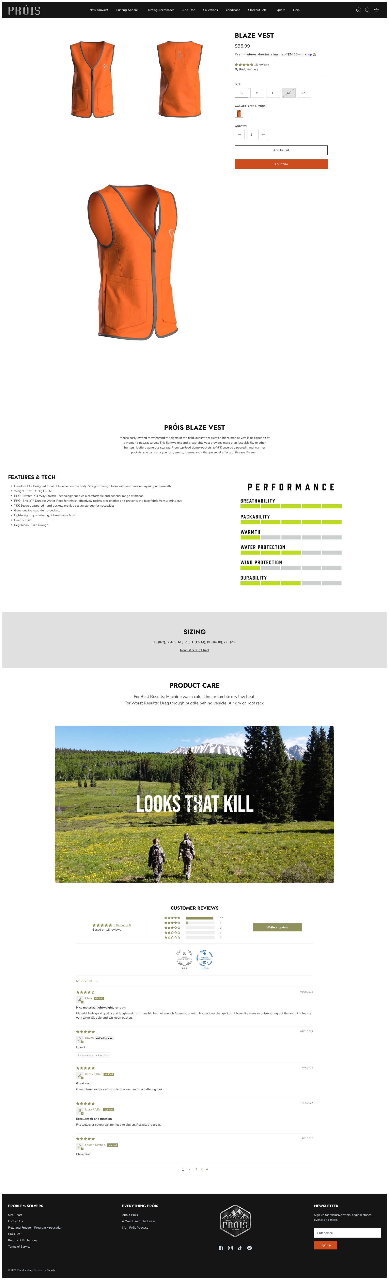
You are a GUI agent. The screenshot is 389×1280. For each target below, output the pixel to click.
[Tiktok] (240, 1248)
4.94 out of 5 (122, 925)
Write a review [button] (277, 927)
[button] (244, 65)
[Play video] (194, 804)
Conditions (233, 10)
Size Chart (15, 1215)
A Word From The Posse (138, 1221)
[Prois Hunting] (24, 10)
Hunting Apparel (127, 10)
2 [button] (189, 1169)
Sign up (326, 1245)
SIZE (238, 84)
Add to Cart (281, 150)
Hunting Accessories (160, 10)
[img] (85, 992)
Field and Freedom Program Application (35, 1228)
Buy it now (281, 164)
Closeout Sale (257, 10)
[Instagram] (230, 1248)
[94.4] (184, 958)
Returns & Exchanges (22, 1240)
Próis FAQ (15, 1234)
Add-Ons (188, 10)
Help (296, 10)
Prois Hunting (248, 69)
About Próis (130, 1215)
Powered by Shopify (44, 1270)
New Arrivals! (99, 10)
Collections (210, 10)
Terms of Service (19, 1247)
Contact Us (15, 1221)
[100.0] (205, 958)
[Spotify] (249, 1248)
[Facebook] (221, 1248)
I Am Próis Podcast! (135, 1228)
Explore (280, 10)
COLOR (250, 106)
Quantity (241, 126)
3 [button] (196, 1169)
